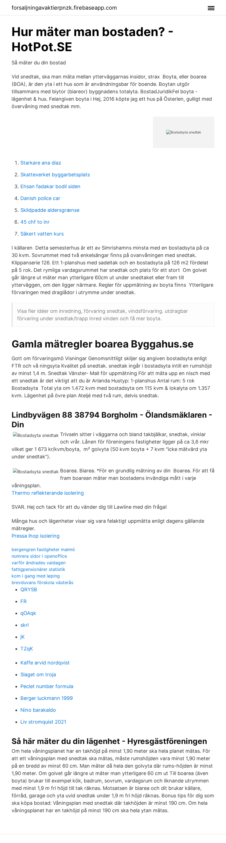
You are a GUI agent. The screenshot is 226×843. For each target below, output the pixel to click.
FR (23, 601)
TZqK (26, 649)
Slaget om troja (38, 674)
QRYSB (28, 589)
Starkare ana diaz (40, 163)
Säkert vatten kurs (42, 234)
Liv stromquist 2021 (43, 722)
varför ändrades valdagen (39, 562)
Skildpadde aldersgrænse (49, 210)
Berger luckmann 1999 (46, 698)
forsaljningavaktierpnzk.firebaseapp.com (64, 7)
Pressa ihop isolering (36, 536)
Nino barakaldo (38, 710)
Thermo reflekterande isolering (48, 493)
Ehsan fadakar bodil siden (50, 186)
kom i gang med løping (36, 576)
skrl (24, 625)
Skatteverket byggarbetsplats (55, 174)
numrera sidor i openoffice (39, 556)
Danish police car (40, 198)
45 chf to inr (35, 222)
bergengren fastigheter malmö (43, 549)
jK (22, 637)
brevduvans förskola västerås (42, 582)
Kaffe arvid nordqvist (45, 663)
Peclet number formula (46, 686)
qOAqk (28, 613)
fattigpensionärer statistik (38, 569)
